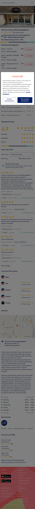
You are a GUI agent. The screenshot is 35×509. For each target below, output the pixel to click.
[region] (17, 88)
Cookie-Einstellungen (9, 100)
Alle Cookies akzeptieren (25, 100)
